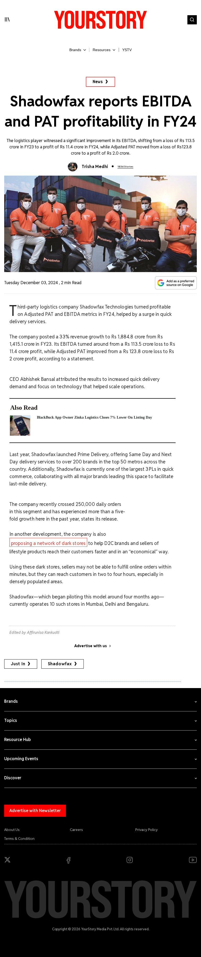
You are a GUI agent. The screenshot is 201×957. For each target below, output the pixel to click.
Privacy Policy (146, 829)
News (98, 81)
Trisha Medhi (95, 166)
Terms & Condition (19, 838)
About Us (12, 829)
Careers (76, 829)
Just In (18, 664)
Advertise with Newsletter (35, 810)
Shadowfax (60, 664)
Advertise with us (90, 646)
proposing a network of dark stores (48, 543)
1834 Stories (125, 166)
